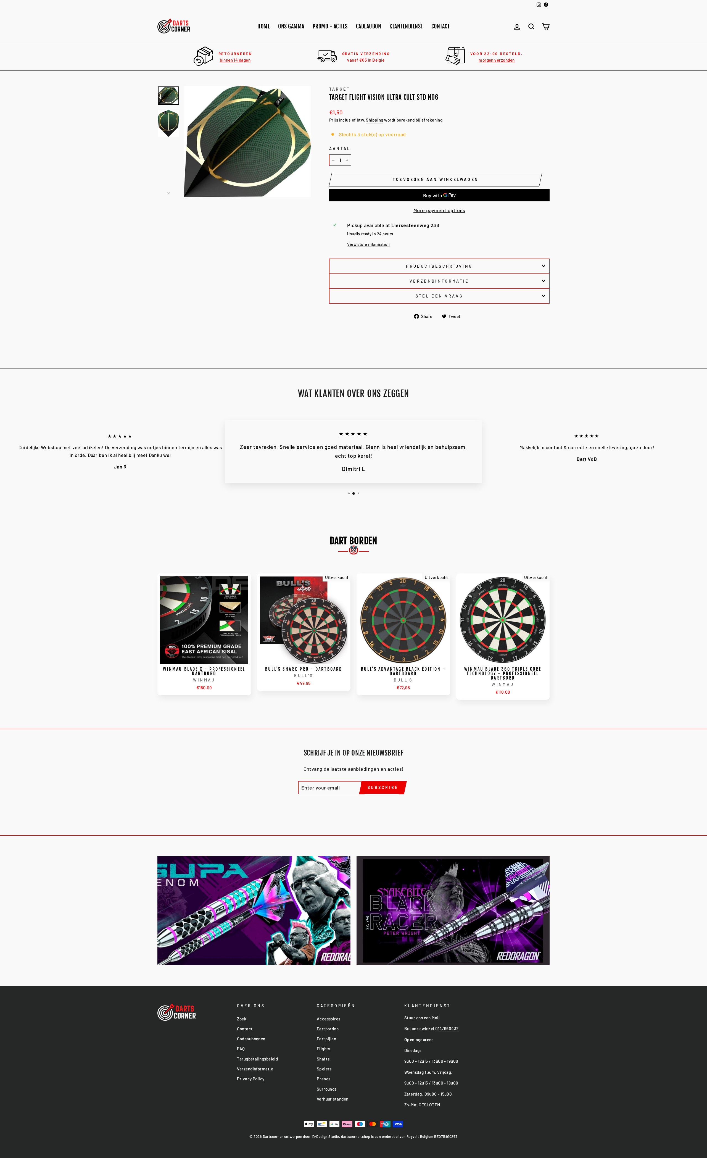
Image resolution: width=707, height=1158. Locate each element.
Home (263, 26)
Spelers (324, 1068)
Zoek (241, 1018)
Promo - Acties (330, 26)
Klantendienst (406, 26)
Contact (440, 26)
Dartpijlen (326, 1038)
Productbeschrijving (439, 266)
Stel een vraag (439, 296)
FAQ (241, 1048)
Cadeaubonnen (251, 1038)
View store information (368, 244)
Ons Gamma (291, 26)
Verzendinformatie (439, 281)
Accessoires (329, 1018)
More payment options (439, 210)
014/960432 (447, 1028)
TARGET (339, 89)
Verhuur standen (333, 1098)
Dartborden (328, 1028)
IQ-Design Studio (325, 1136)
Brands (324, 1078)
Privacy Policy (250, 1078)
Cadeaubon (368, 26)
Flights (323, 1048)
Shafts (323, 1058)
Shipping (374, 119)
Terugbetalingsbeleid (257, 1058)
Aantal (340, 148)
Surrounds (327, 1088)
